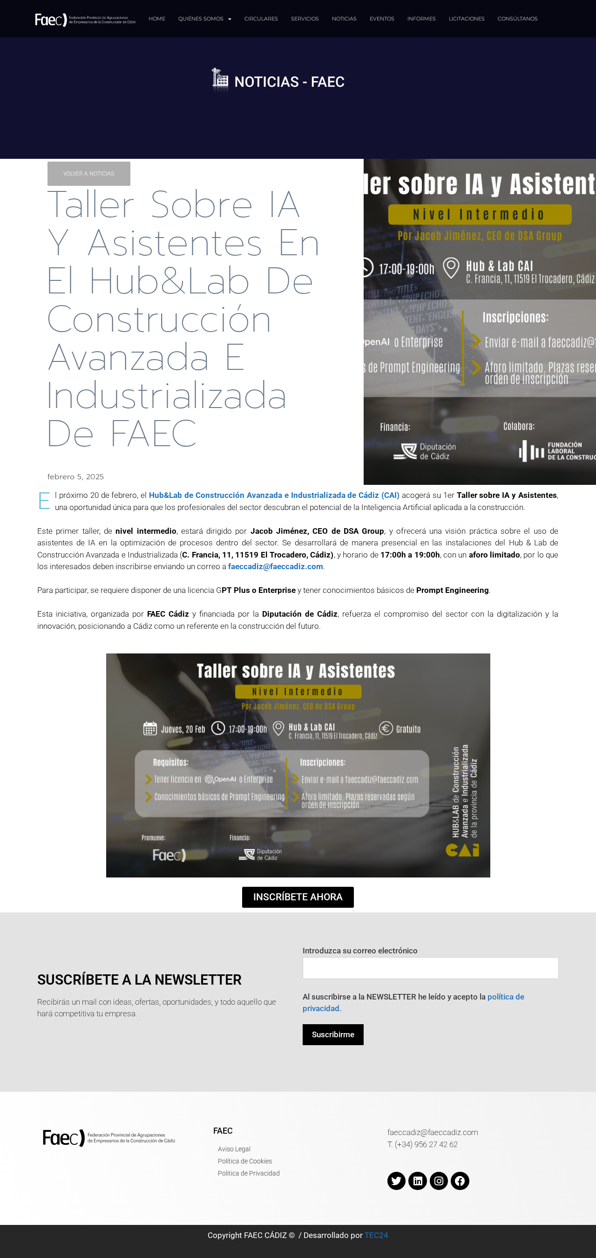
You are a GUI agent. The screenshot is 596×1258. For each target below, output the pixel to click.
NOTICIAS (344, 18)
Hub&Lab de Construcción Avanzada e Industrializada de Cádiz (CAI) (274, 495)
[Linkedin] (417, 1181)
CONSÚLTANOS (518, 18)
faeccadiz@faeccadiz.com (275, 566)
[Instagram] (439, 1181)
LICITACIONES (467, 18)
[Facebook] (460, 1181)
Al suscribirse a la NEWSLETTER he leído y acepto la (413, 1002)
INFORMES (421, 18)
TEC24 (376, 1235)
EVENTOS (382, 18)
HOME (157, 18)
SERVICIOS (305, 18)
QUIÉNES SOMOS (201, 18)
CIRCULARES (261, 18)
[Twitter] (396, 1181)
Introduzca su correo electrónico (360, 950)
